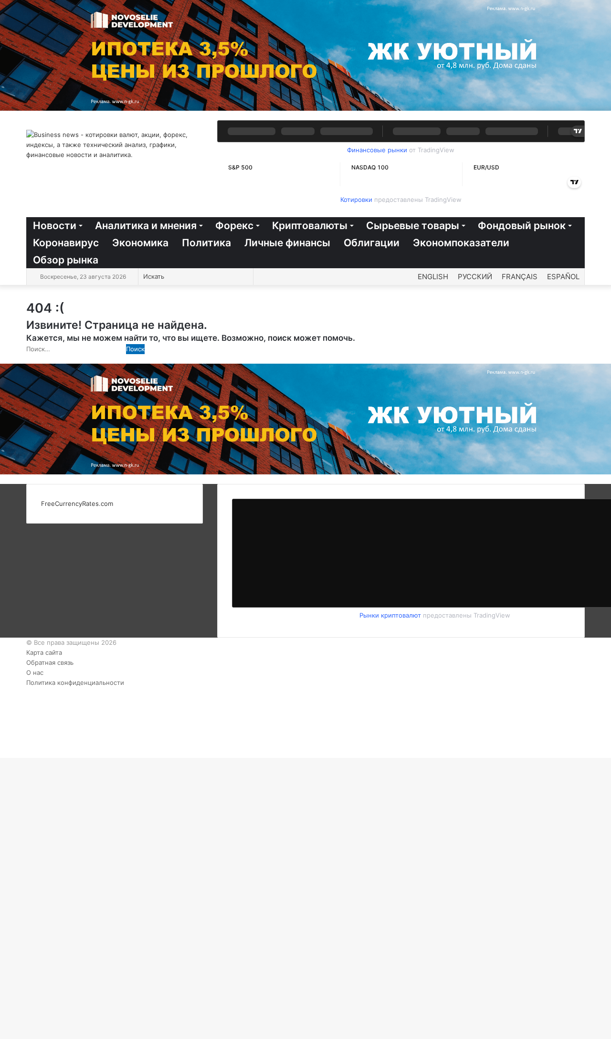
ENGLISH (433, 276)
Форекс (234, 225)
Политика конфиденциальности (75, 682)
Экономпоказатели (461, 243)
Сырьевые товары (412, 225)
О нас (34, 672)
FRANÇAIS (519, 276)
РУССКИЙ (475, 276)
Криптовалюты (310, 225)
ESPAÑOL (563, 276)
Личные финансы (287, 243)
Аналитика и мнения (146, 225)
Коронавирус (66, 243)
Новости (54, 225)
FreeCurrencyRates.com (77, 503)
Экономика (140, 243)
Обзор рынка (65, 260)
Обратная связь (50, 662)
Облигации (372, 243)
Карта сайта (44, 652)
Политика (206, 243)
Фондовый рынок (522, 225)
